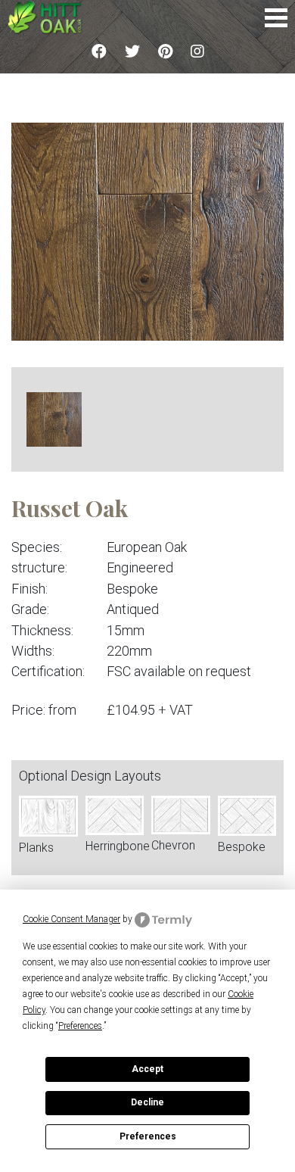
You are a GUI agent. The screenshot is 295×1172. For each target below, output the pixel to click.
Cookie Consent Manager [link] (71, 919)
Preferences (148, 1136)
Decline (147, 1102)
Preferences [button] (80, 1026)
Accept (147, 1069)
